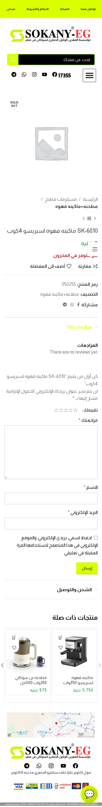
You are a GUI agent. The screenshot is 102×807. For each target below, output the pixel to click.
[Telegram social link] (65, 305)
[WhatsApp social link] (72, 305)
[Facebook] (54, 74)
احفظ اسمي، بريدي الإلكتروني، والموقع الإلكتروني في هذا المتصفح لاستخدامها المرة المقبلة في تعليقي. (57, 545)
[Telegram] (14, 74)
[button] (89, 75)
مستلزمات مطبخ (61, 199)
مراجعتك (88, 420)
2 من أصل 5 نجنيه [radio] (70, 410)
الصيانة (64, 9)
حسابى (11, 9)
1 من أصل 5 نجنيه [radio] (75, 410)
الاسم (91, 487)
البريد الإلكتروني (83, 512)
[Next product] (83, 219)
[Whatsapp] (24, 74)
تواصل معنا (88, 9)
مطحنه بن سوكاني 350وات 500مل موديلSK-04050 (31, 682)
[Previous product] (95, 219)
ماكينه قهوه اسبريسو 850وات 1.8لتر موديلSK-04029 (78, 685)
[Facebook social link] (78, 305)
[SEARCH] (12, 59)
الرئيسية (90, 199)
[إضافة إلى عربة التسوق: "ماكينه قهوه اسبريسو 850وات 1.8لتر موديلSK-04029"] (60, 637)
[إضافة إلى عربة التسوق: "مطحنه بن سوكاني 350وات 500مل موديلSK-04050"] (14, 637)
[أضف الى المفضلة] (60, 647)
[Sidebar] (95, 249)
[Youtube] (44, 74)
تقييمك (91, 410)
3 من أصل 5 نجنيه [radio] (65, 410)
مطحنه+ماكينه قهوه (76, 206)
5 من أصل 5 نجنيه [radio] (56, 410)
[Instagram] (34, 74)
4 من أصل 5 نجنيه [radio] (61, 410)
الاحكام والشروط (38, 9)
